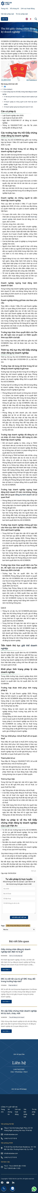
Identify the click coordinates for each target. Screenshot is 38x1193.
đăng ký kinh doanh (23, 495)
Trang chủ (4, 9)
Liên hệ (4, 19)
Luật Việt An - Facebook (2, 1182)
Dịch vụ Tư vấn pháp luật (15, 955)
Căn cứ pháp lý (8, 89)
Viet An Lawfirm (27, 19)
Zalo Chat (12, 1189)
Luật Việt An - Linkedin (13, 1182)
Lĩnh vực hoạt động (28, 9)
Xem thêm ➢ (6, 969)
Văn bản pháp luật (7, 14)
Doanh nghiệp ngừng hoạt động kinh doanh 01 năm (19, 107)
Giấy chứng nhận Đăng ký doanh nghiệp (18, 925)
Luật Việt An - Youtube (7, 1182)
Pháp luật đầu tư (13, 985)
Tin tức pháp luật (22, 14)
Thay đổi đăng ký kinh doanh (16, 1017)
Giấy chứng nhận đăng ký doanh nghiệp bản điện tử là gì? (15, 950)
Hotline (3, 1189)
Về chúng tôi (14, 9)
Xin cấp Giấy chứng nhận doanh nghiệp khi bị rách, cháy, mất (19, 1012)
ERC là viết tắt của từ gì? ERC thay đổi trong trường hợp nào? (18, 980)
